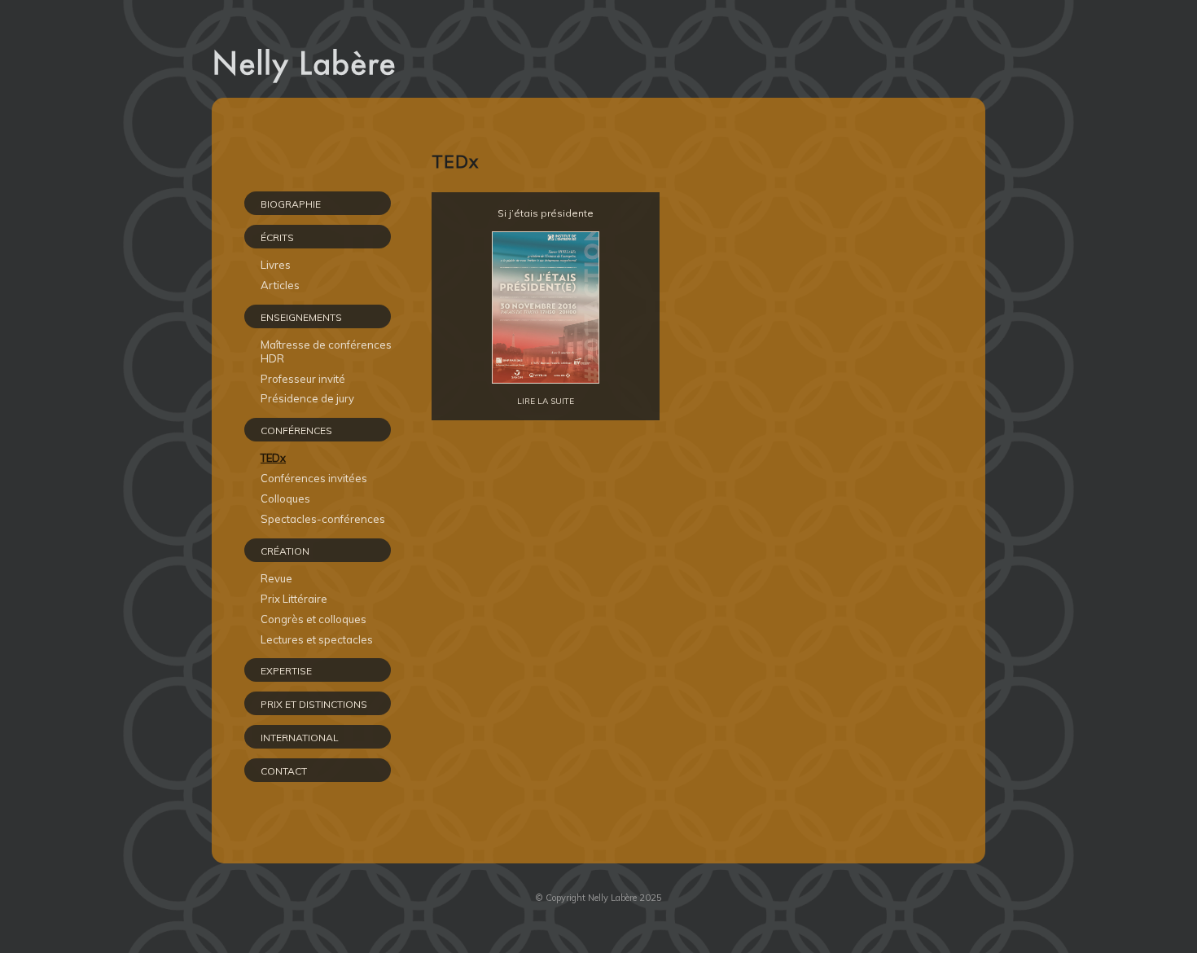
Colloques (285, 498)
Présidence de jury (307, 398)
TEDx (273, 457)
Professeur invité (303, 378)
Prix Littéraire (294, 598)
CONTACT (284, 771)
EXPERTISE (286, 671)
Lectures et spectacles (317, 639)
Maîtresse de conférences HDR (326, 351)
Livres (276, 264)
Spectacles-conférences (323, 518)
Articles (280, 285)
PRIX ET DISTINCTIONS (314, 704)
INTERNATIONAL (300, 737)
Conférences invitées (314, 478)
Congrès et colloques (313, 619)
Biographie (291, 204)
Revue (276, 578)
